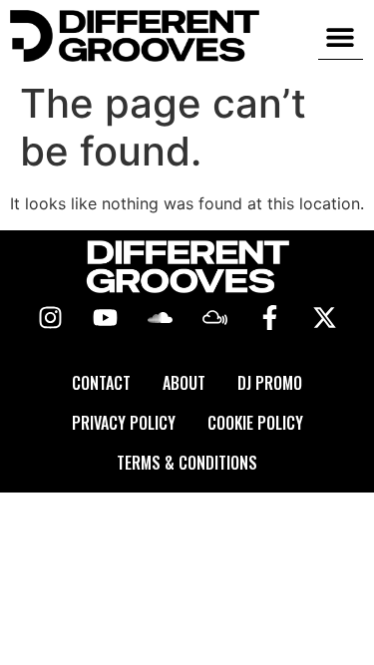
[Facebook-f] (269, 318)
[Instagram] (50, 318)
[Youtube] (105, 318)
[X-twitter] (324, 318)
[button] (340, 36)
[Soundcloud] (160, 318)
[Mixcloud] (214, 318)
